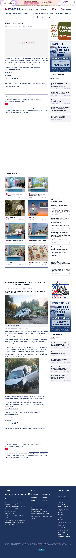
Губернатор (61, 17)
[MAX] (22, 494)
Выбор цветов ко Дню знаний (38, 240)
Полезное (44, 13)
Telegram (30, 67)
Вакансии (34, 497)
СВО (35, 17)
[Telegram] (9, 494)
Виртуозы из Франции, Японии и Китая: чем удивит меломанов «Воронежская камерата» (60, 109)
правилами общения (32, 109)
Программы (64, 13)
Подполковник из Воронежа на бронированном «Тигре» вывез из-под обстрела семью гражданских (60, 248)
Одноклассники (9, 69)
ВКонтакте (37, 67)
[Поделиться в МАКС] (15, 78)
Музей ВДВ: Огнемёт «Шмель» (15, 218)
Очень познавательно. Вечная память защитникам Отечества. (60, 240)
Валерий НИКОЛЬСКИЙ (11, 409)
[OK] (15, 494)
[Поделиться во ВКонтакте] (6, 78)
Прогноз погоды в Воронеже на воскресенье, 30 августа (60, 93)
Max (19, 69)
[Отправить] (6, 104)
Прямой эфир (67, 9)
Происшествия (17, 13)
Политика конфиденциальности (14, 499)
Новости (8, 13)
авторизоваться (24, 112)
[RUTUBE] (19, 494)
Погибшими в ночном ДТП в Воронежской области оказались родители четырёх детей (60, 85)
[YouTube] (25, 494)
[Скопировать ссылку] (18, 78)
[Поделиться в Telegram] (12, 78)
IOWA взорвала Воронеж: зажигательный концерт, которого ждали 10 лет (58, 118)
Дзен (15, 69)
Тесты (51, 13)
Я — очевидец (35, 13)
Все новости (26, 269)
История (33, 500)
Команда (44, 497)
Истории (26, 13)
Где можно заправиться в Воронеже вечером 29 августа (60, 206)
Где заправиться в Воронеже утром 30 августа (59, 100)
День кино (10, 262)
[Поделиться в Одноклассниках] (9, 78)
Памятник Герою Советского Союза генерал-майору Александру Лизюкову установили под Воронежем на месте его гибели (60, 220)
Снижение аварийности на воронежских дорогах (37, 194)
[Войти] (55, 9)
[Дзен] (6, 494)
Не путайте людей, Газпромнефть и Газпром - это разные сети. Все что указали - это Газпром (60, 211)
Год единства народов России (47, 17)
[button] (70, 17)
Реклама (44, 500)
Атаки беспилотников (26, 17)
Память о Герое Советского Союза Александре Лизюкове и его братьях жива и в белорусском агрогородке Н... (61, 269)
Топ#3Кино (33, 218)
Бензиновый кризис (11, 17)
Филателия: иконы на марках (38, 262)
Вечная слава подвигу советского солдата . (60, 226)
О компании (34, 494)
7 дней (57, 78)
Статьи (57, 13)
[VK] (12, 494)
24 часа (52, 78)
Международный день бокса (15, 240)
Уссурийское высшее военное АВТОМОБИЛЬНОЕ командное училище (59, 254)
